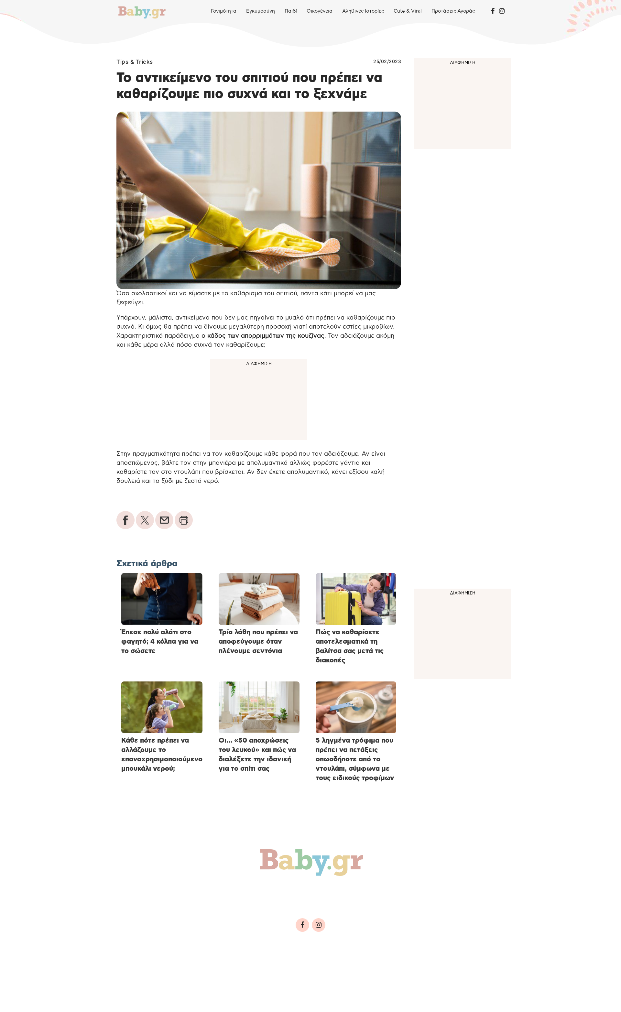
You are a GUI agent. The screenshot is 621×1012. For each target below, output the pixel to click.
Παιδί (291, 11)
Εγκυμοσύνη (260, 11)
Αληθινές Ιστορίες (363, 11)
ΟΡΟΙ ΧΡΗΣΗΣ (173, 969)
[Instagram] (502, 11)
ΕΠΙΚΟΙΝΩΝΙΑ (312, 969)
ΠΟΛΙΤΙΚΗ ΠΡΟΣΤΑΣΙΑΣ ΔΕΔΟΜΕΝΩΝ (242, 969)
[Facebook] (493, 11)
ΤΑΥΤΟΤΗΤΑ (134, 969)
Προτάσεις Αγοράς (453, 11)
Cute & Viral (408, 11)
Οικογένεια (319, 11)
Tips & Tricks (134, 62)
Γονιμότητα (223, 11)
